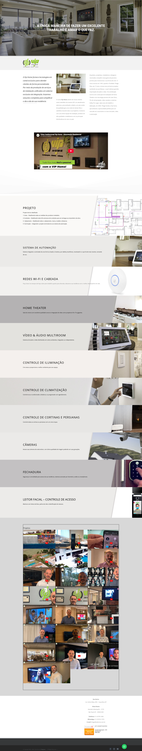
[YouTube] (117, 744)
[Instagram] (114, 744)
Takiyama (43, 745)
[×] (124, 746)
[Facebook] (110, 744)
